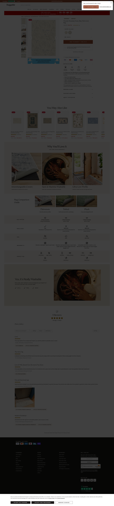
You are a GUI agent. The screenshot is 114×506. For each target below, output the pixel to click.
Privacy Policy (52, 498)
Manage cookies (64, 502)
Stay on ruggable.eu (105, 6)
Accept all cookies (20, 502)
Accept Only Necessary (43, 502)
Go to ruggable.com (91, 7)
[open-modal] (111, 2)
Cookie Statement (61, 498)
